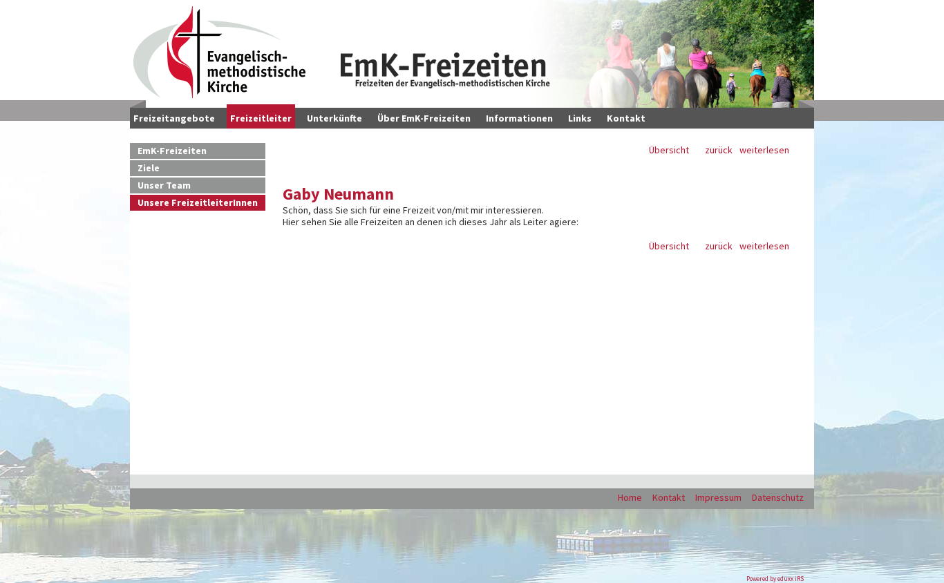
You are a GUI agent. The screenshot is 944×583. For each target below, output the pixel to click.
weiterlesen (764, 150)
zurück (719, 150)
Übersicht (669, 150)
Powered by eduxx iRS (775, 578)
